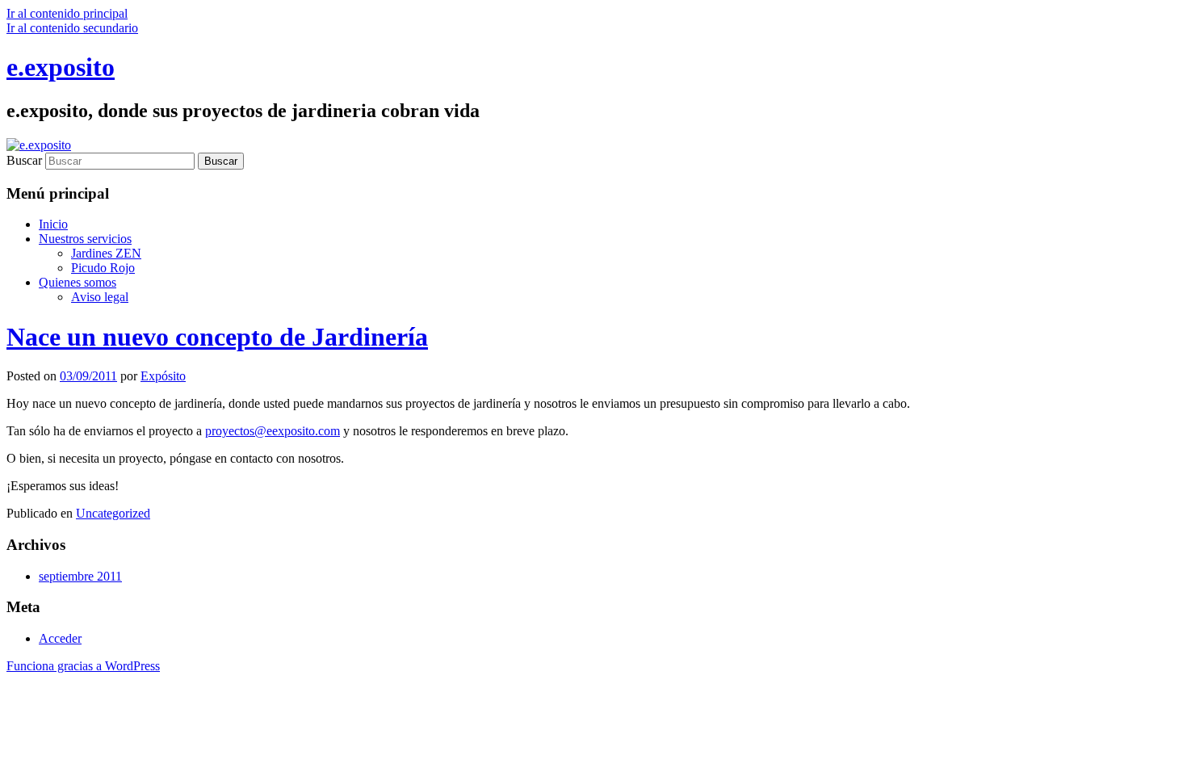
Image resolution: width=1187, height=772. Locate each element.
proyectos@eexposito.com (272, 431)
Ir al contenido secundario (72, 28)
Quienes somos (77, 282)
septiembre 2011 (80, 576)
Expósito (163, 376)
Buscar (24, 160)
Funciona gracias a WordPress (83, 666)
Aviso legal (99, 297)
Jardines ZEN (106, 253)
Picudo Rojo (103, 268)
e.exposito (60, 67)
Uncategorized (113, 513)
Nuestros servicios (85, 238)
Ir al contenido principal (67, 13)
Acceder (60, 638)
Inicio (53, 224)
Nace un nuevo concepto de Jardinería (217, 336)
